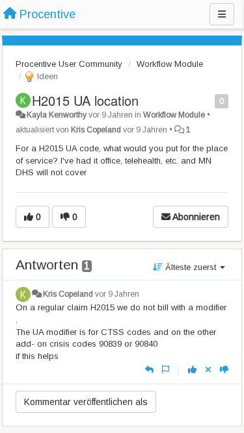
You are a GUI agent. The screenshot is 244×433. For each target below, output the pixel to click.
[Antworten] (149, 370)
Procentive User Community (69, 64)
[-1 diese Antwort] (224, 370)
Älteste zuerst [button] (191, 267)
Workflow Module (170, 64)
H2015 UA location (85, 100)
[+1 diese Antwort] (192, 370)
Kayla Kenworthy (57, 114)
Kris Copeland (96, 129)
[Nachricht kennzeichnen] (207, 100)
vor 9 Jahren (117, 294)
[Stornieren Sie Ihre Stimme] (208, 370)
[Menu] (222, 14)
